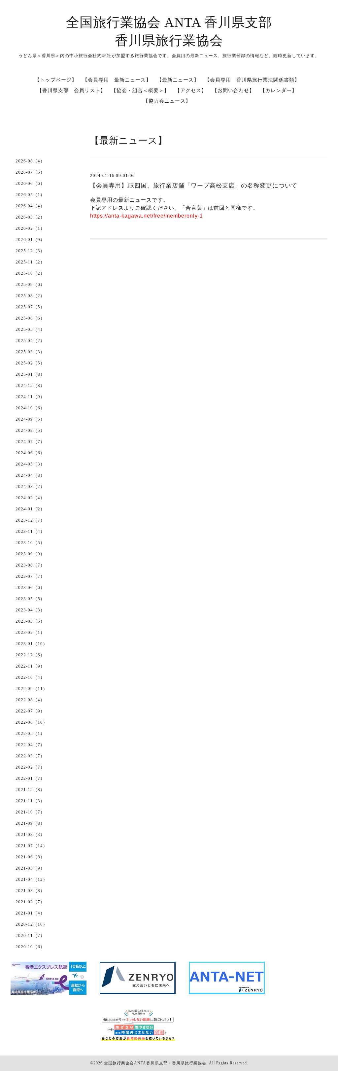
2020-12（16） (32, 924)
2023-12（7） (30, 520)
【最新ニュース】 (178, 80)
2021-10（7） (30, 812)
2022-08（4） (30, 699)
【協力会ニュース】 (167, 101)
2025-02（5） (30, 363)
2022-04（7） (30, 744)
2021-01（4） (30, 913)
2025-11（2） (30, 261)
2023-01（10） (32, 643)
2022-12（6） (30, 654)
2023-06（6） (30, 587)
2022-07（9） (30, 710)
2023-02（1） (30, 632)
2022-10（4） (30, 677)
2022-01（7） (30, 778)
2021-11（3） (30, 800)
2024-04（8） (30, 475)
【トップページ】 (56, 80)
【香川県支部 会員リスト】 (71, 90)
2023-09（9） (30, 553)
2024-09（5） (30, 419)
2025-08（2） (30, 295)
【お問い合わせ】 (233, 90)
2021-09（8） (30, 823)
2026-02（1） (30, 228)
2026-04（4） (30, 205)
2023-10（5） (30, 542)
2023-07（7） (30, 576)
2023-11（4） (30, 531)
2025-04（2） (30, 340)
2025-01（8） (30, 374)
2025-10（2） (30, 273)
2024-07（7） (30, 441)
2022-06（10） (32, 722)
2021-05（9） (30, 868)
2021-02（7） (30, 901)
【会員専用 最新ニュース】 (117, 80)
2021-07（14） (32, 845)
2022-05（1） (30, 733)
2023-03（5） (30, 621)
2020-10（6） (30, 946)
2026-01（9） (30, 239)
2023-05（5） (30, 598)
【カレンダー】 (278, 90)
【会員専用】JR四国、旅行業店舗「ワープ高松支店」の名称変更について (193, 185)
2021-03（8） (30, 890)
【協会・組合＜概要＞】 (140, 90)
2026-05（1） (30, 194)
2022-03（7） (30, 755)
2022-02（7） (30, 767)
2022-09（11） (32, 688)
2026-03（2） (30, 217)
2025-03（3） (30, 351)
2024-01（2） (30, 508)
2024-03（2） (30, 486)
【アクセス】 (191, 90)
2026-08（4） (30, 160)
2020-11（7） (30, 935)
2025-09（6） (30, 284)
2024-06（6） (30, 452)
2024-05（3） (30, 464)
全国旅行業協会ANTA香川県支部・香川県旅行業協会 (155, 1063)
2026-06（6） (30, 183)
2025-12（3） (30, 250)
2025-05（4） (30, 329)
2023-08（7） (30, 565)
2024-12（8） (30, 385)
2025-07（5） (30, 306)
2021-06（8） (30, 856)
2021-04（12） (32, 879)
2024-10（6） (30, 407)
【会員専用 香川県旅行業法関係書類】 (252, 80)
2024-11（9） (30, 396)
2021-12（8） (30, 789)
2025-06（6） (30, 318)
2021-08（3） (30, 834)
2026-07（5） (30, 172)
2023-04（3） (30, 609)
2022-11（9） (30, 666)
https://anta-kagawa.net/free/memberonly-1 (146, 216)
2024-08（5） (30, 430)
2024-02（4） (30, 497)
